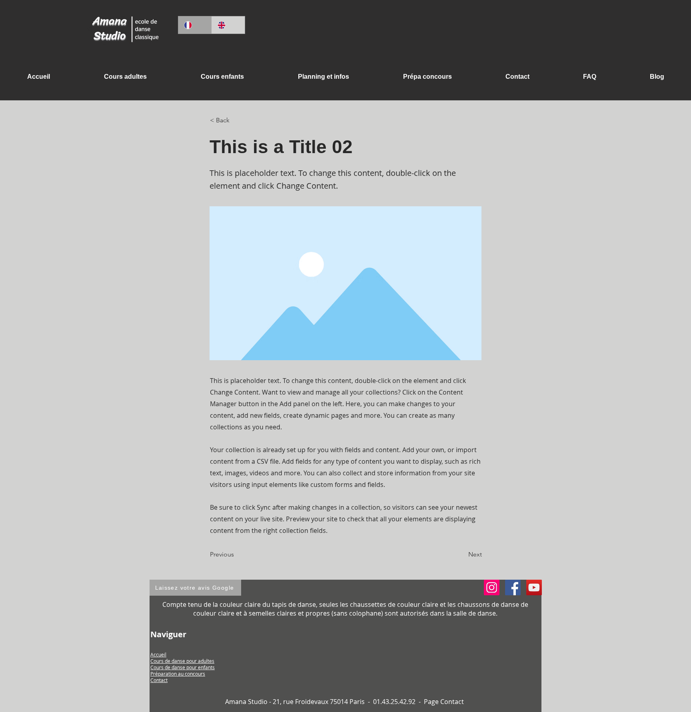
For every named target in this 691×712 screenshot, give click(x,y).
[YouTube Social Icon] (534, 587)
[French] (195, 25)
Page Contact (444, 701)
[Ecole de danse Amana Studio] (513, 587)
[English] (228, 25)
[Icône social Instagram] (491, 587)
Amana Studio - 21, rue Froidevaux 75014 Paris (295, 701)
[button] (323, 76)
